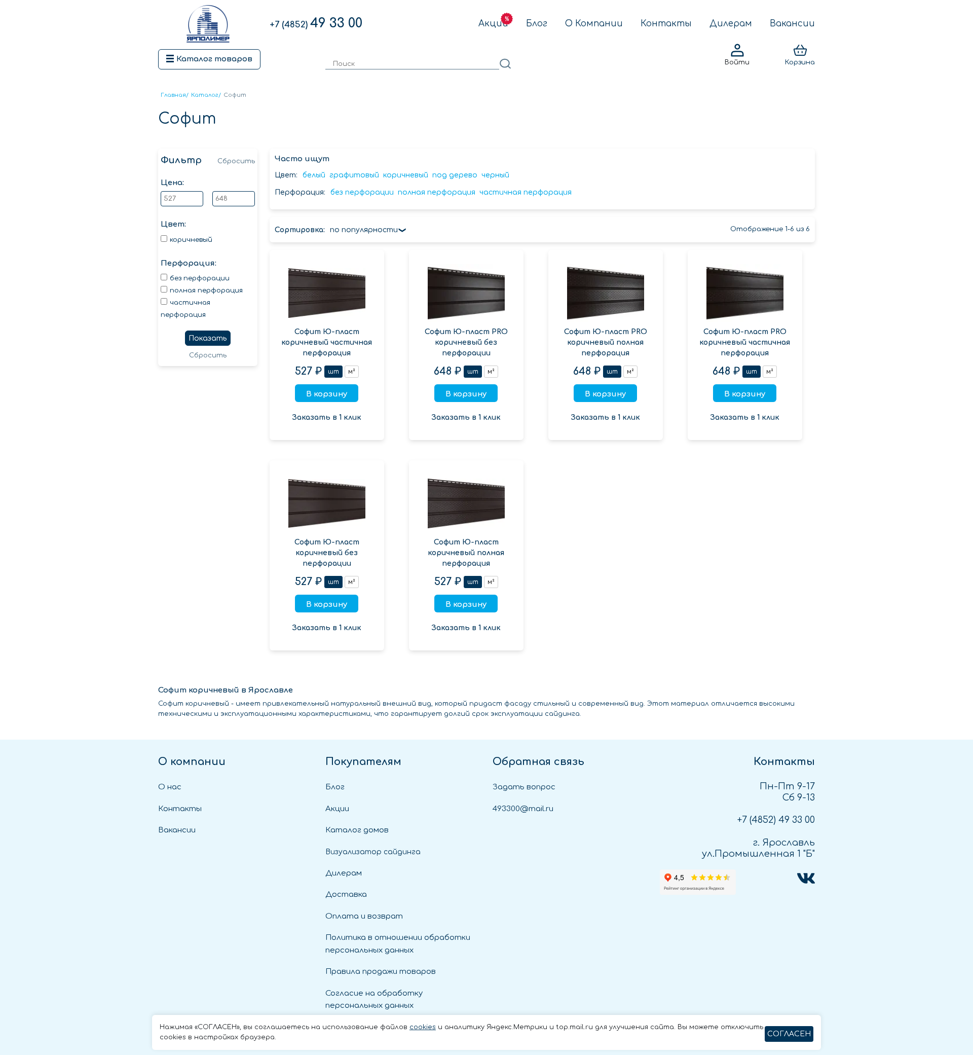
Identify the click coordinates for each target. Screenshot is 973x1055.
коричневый (405, 175)
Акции (493, 23)
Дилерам (730, 23)
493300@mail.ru (523, 809)
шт (333, 371)
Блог (536, 23)
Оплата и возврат (364, 916)
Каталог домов (357, 830)
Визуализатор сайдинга (373, 852)
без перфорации (362, 192)
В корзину (326, 394)
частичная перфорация (525, 192)
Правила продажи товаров (380, 971)
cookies (422, 1027)
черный (495, 175)
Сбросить (236, 161)
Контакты (666, 23)
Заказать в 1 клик (326, 417)
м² (351, 371)
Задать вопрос (524, 787)
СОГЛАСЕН (789, 1034)
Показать (208, 338)
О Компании (594, 23)
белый (314, 175)
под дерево (454, 175)
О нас (169, 787)
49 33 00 (316, 23)
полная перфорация (436, 192)
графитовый (354, 175)
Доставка (346, 894)
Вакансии (792, 23)
